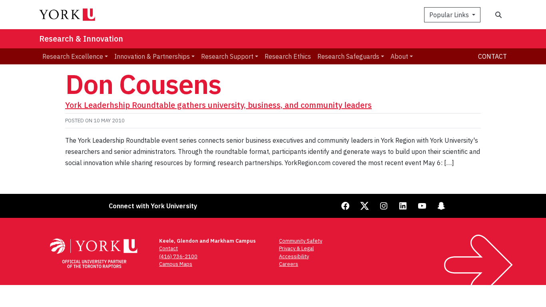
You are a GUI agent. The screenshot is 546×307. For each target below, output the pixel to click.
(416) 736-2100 (178, 256)
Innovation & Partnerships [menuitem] (152, 56)
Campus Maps (175, 264)
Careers (288, 264)
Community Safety (300, 240)
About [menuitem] (399, 56)
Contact (492, 56)
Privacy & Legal (296, 248)
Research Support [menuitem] (227, 56)
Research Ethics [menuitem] (288, 56)
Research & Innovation (81, 38)
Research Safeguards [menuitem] (348, 56)
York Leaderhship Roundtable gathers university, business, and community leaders (218, 105)
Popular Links (449, 15)
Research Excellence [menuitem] (72, 56)
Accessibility (294, 256)
